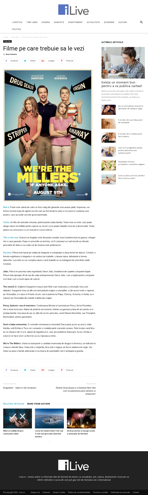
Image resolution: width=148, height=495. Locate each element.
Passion (7, 252)
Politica (16, 29)
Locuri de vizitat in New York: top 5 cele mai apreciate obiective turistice (49, 434)
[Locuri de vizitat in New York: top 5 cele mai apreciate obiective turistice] (49, 418)
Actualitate (93, 22)
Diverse (45, 22)
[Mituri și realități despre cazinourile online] (17, 418)
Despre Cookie (59, 492)
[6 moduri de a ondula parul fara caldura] (108, 138)
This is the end (10, 237)
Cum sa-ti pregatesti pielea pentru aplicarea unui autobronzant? (130, 150)
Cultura (122, 22)
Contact (136, 492)
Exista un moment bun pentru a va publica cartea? (121, 84)
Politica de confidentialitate (79, 492)
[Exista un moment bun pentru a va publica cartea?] (123, 63)
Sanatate (59, 22)
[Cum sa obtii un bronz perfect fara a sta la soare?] (108, 179)
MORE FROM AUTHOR (38, 403)
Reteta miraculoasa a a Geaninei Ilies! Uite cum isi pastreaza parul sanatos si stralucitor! (76, 391)
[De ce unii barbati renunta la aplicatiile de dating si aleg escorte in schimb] (108, 110)
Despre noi (35, 492)
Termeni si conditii (100, 492)
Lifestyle (17, 22)
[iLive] (74, 9)
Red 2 (6, 207)
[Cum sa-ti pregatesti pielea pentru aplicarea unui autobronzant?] (108, 151)
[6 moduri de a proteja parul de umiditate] (108, 124)
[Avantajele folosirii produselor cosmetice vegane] (108, 165)
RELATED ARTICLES (13, 403)
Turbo (6, 222)
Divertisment (75, 22)
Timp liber (31, 22)
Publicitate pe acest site (120, 492)
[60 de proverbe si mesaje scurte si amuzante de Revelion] (81, 418)
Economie (109, 22)
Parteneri (46, 492)
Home (5, 37)
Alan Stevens (11, 54)
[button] (141, 22)
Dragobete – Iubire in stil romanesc (19, 388)
